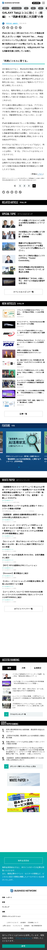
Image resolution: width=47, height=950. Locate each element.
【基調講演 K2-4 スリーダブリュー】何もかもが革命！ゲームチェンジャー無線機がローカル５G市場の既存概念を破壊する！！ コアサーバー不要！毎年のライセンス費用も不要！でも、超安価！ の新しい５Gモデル (25, 751)
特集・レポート (7, 897)
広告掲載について (33, 922)
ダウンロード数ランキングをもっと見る (23, 766)
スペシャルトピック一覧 (23, 292)
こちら (40, 174)
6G (33, 8)
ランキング (5, 907)
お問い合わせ (7, 925)
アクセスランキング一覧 (18, 714)
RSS (22, 929)
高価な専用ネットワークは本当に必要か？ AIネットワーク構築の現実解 (25, 743)
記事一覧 (23, 414)
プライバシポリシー (23, 938)
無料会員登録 (36, 3)
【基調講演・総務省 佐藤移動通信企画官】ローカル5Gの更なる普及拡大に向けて (25, 759)
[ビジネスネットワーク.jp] (11, 3)
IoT (41, 8)
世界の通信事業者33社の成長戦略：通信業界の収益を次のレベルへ (25, 730)
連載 (3, 911)
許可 (23, 946)
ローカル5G (16, 8)
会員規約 (26, 925)
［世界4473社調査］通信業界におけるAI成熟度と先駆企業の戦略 (25, 736)
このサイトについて (12, 922)
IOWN (6, 8)
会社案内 (23, 922)
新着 (3, 902)
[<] (14, 185)
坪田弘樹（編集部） (12, 23)
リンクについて (17, 925)
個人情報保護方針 (37, 925)
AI (26, 8)
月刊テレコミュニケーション (11, 916)
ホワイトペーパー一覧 (23, 609)
